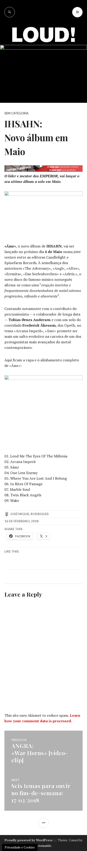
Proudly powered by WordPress (29, 840)
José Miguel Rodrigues (29, 514)
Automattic (43, 846)
